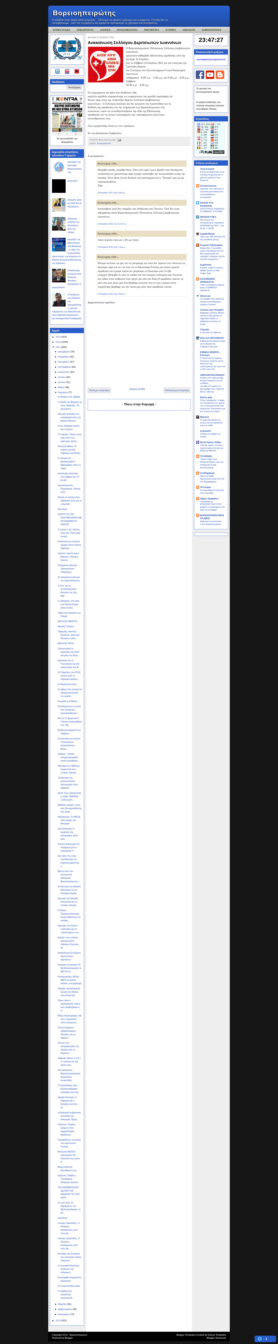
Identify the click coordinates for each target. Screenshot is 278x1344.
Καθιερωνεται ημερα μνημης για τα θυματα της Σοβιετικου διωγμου (212, 344)
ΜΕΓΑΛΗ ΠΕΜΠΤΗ (67, 621)
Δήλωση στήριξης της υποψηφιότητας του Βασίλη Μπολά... (69, 417)
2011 (58, 347)
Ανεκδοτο (62, 1218)
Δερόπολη (205, 264)
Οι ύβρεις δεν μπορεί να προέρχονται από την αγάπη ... (70, 692)
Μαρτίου (62, 1304)
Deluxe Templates (217, 1335)
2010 (58, 1320)
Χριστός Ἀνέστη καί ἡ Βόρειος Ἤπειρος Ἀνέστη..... (68, 557)
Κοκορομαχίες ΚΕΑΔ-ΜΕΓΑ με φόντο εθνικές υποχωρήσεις (70, 980)
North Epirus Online (210, 442)
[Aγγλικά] (69, 72)
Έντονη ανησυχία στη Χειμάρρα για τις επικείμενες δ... (68, 847)
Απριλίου (63, 392)
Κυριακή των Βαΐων (67, 701)
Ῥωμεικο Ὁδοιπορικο (211, 245)
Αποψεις (105, 30)
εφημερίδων (67, 142)
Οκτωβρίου (64, 362)
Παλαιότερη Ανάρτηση (177, 390)
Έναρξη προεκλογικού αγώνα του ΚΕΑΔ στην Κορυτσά (69, 992)
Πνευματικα (151, 30)
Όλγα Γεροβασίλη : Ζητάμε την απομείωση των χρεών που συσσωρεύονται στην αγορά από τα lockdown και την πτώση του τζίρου (212, 405)
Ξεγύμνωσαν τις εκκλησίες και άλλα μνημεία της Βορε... (69, 652)
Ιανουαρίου (64, 1314)
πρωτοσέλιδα (67, 138)
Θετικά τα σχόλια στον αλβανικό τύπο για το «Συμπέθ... (70, 500)
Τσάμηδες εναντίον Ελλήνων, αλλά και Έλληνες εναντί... (68, 635)
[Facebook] (200, 78)
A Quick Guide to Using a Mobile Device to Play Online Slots (211, 270)
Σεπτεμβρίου (64, 367)
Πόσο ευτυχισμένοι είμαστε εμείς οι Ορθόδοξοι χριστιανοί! (212, 288)
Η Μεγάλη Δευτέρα (67, 684)
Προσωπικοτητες (127, 30)
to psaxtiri (205, 431)
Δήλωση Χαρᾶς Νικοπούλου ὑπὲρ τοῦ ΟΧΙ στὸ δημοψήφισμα (212, 479)
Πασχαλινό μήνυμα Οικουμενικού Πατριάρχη (67, 568)
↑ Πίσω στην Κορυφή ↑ (139, 404)
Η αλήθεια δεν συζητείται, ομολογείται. (65, 1294)
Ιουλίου (62, 377)
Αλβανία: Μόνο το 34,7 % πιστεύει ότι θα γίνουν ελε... (69, 1061)
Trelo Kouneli (207, 169)
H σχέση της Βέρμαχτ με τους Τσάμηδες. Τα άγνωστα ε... (70, 405)
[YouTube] (210, 78)
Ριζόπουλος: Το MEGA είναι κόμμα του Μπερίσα (69, 820)
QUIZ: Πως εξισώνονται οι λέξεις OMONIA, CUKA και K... (69, 796)
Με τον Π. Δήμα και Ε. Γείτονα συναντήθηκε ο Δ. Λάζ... (70, 721)
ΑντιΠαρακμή (207, 473)
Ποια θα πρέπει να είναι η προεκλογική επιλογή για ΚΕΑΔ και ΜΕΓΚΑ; (211, 448)
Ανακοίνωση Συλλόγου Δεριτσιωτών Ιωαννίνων (69, 956)
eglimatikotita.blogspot (212, 375)
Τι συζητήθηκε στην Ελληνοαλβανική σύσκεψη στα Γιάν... (69, 1089)
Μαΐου (61, 387)
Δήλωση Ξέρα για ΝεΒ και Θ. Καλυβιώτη (75, 203)
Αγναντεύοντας (208, 186)
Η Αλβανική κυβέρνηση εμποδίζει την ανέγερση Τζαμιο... (69, 1116)
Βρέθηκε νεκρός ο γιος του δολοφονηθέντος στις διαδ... (70, 808)
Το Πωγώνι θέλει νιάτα (69, 1286)
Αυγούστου (64, 372)
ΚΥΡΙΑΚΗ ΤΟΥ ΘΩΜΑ (69, 397)
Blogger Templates (186, 1335)
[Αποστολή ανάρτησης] (118, 139)
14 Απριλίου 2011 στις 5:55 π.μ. (111, 294)
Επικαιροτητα (85, 30)
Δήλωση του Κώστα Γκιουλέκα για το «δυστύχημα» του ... (69, 929)
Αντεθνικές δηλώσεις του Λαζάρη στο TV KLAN (69, 477)
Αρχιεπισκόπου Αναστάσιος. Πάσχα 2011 (69, 489)
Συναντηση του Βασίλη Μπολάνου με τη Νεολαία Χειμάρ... (69, 890)
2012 (58, 342)
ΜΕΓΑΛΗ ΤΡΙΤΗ (66, 643)
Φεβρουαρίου (65, 1309)
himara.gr (205, 296)
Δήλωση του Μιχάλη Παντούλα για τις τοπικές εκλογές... (68, 902)
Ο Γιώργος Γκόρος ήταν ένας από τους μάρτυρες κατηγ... (70, 438)
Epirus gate (206, 397)
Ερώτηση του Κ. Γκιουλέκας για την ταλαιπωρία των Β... (69, 664)
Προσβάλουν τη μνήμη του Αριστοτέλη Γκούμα (69, 1143)
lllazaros (204, 417)
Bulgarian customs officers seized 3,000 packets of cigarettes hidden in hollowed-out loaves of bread (212, 318)
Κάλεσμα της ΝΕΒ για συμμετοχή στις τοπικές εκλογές (68, 769)
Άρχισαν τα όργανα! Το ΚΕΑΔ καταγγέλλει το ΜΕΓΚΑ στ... (70, 968)
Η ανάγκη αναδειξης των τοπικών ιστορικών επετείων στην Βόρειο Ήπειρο (210, 105)
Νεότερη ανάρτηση (99, 390)
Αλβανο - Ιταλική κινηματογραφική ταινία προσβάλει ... (69, 757)
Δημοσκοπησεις (211, 30)
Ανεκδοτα (188, 30)
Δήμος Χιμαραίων (209, 498)
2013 (58, 337)
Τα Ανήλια (205, 487)
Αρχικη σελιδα (61, 30)
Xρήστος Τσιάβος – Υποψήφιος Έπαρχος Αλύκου (68, 1179)
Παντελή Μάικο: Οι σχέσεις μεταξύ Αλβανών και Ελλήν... (70, 449)
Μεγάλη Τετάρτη (66, 626)
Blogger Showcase (216, 1338)
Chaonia (204, 329)
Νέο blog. (62, 509)
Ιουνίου (62, 382)
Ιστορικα (171, 30)
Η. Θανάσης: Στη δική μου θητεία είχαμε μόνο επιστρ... (68, 604)
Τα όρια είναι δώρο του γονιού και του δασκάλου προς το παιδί (211, 423)
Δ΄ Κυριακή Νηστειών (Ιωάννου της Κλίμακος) (68, 1269)
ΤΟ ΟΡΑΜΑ (206, 456)
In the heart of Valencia (210, 332)
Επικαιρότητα (104, 143)
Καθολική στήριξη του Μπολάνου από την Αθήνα (73, 225)
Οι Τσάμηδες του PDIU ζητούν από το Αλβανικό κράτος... (69, 675)
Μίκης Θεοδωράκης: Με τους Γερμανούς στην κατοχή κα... (70, 1019)
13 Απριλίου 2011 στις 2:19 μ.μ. (111, 247)
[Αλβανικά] (77, 72)
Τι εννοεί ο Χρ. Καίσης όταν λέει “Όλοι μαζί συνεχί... (69, 533)
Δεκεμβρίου (64, 351)
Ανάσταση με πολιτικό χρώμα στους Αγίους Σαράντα (69, 545)
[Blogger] (220, 78)
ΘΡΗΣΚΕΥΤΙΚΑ (208, 217)
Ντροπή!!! (72, 181)
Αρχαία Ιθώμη (207, 233)
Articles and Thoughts (212, 310)
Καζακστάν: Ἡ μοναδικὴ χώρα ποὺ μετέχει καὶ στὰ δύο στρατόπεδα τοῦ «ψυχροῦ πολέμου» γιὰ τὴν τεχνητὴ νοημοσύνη (212, 253)
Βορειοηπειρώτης (84, 13)
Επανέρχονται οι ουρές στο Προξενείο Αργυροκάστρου (69, 709)
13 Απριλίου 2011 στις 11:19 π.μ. (112, 224)
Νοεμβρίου (64, 356)
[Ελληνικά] (58, 72)
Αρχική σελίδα (137, 389)
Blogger (69, 1338)
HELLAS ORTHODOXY (212, 338)
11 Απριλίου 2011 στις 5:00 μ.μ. (111, 193)
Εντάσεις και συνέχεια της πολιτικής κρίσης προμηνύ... (70, 1257)
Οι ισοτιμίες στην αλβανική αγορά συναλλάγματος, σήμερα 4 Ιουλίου (212, 302)
